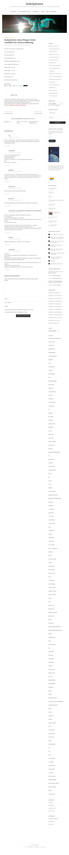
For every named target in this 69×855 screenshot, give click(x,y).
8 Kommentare (28, 45)
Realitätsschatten (8, 37)
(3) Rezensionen (52, 90)
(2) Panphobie (51, 62)
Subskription (36, 11)
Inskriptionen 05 (52, 303)
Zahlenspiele (51, 87)
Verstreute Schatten (53, 84)
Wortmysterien (52, 59)
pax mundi (51, 82)
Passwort (51, 117)
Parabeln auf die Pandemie (54, 79)
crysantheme (11, 249)
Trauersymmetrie (53, 57)
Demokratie (52, 261)
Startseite (13, 11)
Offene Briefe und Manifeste (55, 76)
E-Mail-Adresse (8, 302)
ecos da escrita (52, 95)
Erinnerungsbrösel (53, 48)
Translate (58, 105)
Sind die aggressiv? (52, 272)
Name (5, 298)
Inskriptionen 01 (52, 292)
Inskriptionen (34, 4)
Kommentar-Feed (52, 808)
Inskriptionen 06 (52, 306)
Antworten (7, 145)
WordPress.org (52, 810)
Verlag (43, 11)
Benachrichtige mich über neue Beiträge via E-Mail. (16, 312)
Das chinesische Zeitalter (54, 65)
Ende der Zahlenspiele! (53, 68)
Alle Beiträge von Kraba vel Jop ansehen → (18, 105)
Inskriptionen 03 (52, 298)
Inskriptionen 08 (52, 312)
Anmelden (51, 802)
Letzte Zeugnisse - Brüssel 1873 (56, 234)
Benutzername (52, 112)
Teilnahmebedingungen (24, 11)
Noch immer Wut (38, 113)
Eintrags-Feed (51, 805)
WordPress (30, 846)
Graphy (37, 846)
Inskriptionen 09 (52, 314)
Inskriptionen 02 (52, 295)
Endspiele (51, 70)
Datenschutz (51, 824)
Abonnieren (52, 140)
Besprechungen (52, 93)
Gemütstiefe (51, 51)
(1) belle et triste (52, 46)
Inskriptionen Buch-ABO (53, 323)
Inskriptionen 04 (52, 301)
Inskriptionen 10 (52, 317)
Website (6, 306)
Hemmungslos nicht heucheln (56, 263)
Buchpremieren (52, 11)
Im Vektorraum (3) (8, 113)
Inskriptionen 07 (52, 309)
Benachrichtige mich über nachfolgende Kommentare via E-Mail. (19, 309)
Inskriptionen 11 (52, 320)
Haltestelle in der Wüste (54, 73)
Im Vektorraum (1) (57, 284)
